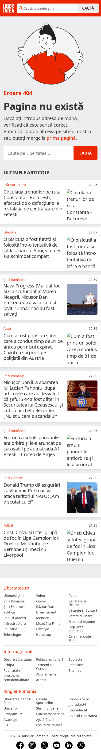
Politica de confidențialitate (16, 678)
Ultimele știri (14, 596)
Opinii (41, 601)
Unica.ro (10, 708)
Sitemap (75, 670)
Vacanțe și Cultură (83, 610)
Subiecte (75, 659)
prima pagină (61, 138)
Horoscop (43, 634)
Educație (10, 629)
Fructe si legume (82, 622)
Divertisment (46, 612)
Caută (88, 8)
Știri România (14, 601)
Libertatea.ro (16, 588)
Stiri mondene (47, 708)
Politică (9, 612)
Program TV (13, 714)
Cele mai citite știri (80, 638)
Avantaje (10, 720)
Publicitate (12, 670)
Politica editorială (49, 659)
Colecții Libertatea (83, 716)
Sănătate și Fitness (77, 603)
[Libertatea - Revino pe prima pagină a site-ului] (8, 8)
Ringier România (20, 691)
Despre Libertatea (18, 659)
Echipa (9, 665)
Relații (73, 596)
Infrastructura (15, 623)
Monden (42, 618)
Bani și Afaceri (15, 618)
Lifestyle (42, 629)
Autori (41, 680)
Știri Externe (13, 607)
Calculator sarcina (50, 714)
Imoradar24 (78, 710)
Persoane (76, 665)
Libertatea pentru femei (17, 701)
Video (40, 596)
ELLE (7, 725)
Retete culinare (81, 616)
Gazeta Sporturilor (44, 701)
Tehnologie (12, 634)
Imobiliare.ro (79, 699)
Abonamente (46, 674)
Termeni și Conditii (44, 667)
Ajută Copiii (45, 720)
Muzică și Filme (48, 623)
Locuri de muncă (49, 725)
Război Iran (45, 607)
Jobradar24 (77, 704)
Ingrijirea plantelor (76, 629)
